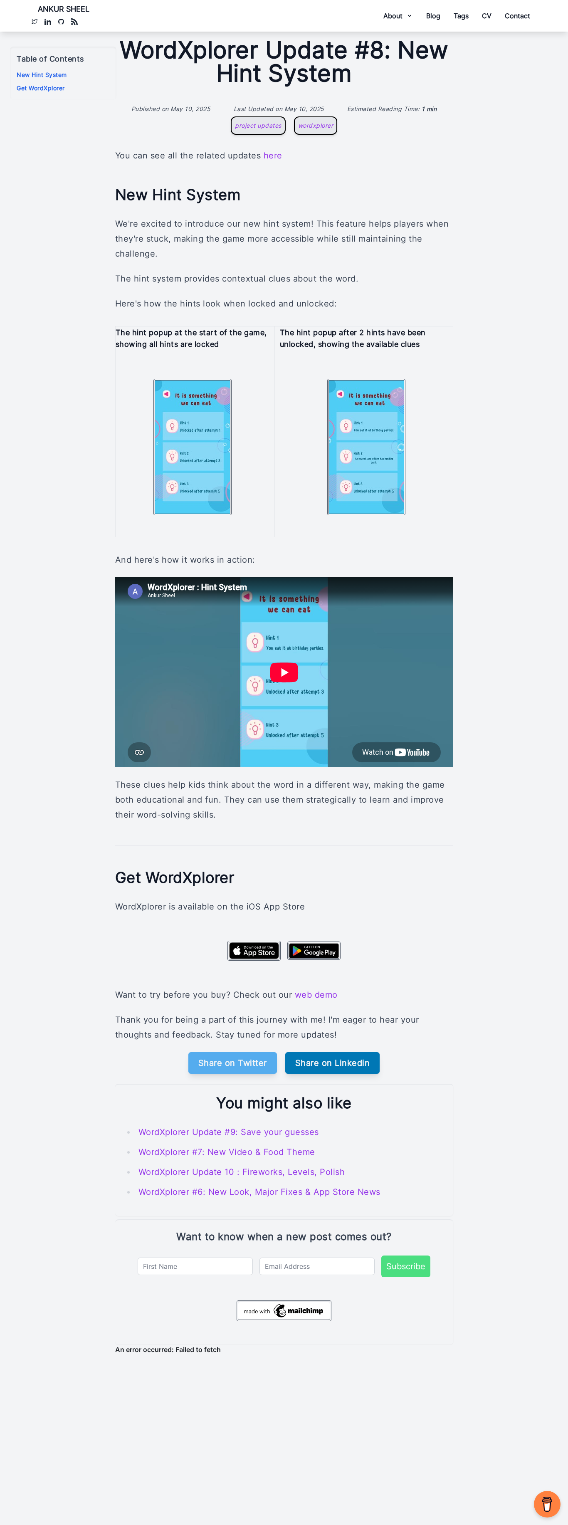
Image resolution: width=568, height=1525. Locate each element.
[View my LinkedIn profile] (47, 21)
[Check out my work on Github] (61, 21)
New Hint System (42, 74)
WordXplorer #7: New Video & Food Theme (226, 1152)
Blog (433, 16)
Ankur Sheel (63, 9)
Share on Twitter (232, 1063)
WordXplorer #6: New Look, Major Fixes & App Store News (259, 1192)
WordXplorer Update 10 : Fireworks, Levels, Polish (241, 1172)
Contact (517, 16)
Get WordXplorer (41, 87)
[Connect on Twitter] (34, 21)
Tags (461, 16)
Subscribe (405, 1266)
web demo (316, 995)
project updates (258, 125)
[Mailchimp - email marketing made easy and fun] (284, 1310)
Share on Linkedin (332, 1063)
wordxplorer (315, 125)
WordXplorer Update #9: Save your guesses (228, 1132)
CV (486, 16)
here (273, 156)
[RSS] (74, 21)
